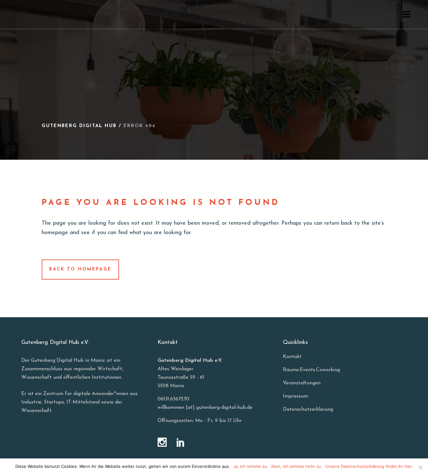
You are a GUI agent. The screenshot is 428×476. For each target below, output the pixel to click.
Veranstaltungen (302, 383)
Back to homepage (80, 269)
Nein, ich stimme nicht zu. (296, 466)
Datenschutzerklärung (308, 409)
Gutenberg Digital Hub (79, 126)
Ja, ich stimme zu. (250, 466)
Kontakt (292, 356)
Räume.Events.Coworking (311, 369)
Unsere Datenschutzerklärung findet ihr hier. (369, 466)
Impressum (295, 396)
